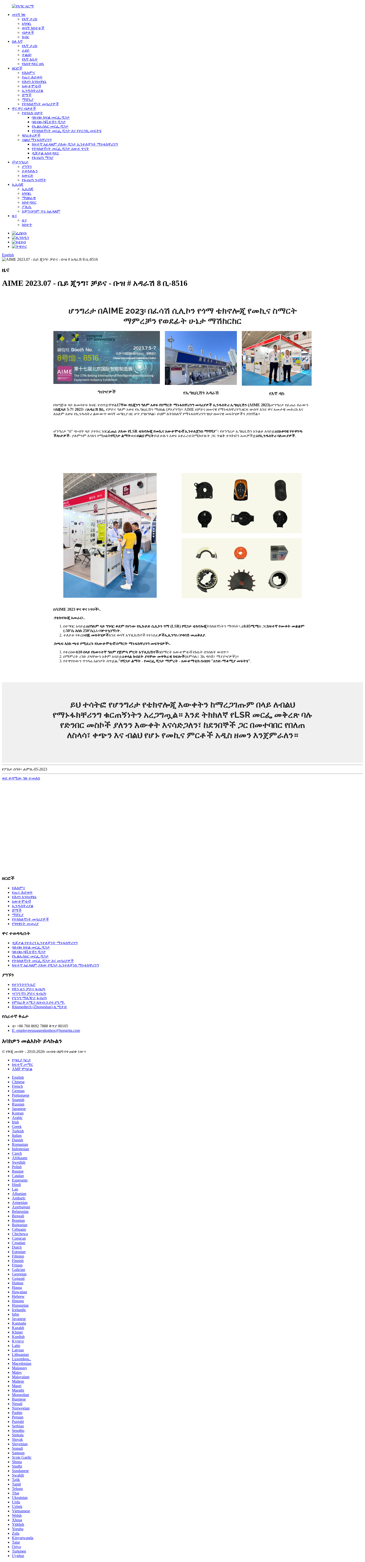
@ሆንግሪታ (20, 162)
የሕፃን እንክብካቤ (34, 81)
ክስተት (27, 225)
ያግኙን (27, 166)
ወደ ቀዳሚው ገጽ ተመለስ (21, 778)
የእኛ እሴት (30, 59)
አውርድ (27, 175)
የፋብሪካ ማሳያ (42, 157)
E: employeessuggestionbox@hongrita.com (46, 1030)
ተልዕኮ (27, 55)
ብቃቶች (28, 32)
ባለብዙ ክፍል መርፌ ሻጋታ (51, 117)
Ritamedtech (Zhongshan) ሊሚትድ (39, 1007)
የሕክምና (28, 73)
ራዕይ (26, 50)
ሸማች (27, 95)
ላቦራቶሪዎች (31, 135)
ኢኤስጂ (17, 184)
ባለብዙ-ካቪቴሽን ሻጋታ (49, 122)
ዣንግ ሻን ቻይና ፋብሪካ (29, 993)
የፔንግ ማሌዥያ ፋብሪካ (29, 998)
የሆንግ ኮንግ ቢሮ (24, 984)
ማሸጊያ (28, 99)
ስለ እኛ (17, 41)
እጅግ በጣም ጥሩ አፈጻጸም (41, 211)
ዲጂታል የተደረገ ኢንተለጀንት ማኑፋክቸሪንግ (44, 943)
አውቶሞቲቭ (31, 86)
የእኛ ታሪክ (29, 19)
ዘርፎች (17, 68)
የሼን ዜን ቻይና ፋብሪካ (28, 989)
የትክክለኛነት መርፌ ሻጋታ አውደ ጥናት (60, 149)
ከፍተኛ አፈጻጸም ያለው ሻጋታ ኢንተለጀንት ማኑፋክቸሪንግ (75, 144)
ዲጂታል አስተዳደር (45, 153)
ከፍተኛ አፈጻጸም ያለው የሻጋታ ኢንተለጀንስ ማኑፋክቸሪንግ (55, 965)
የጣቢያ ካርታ (21, 1060)
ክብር (25, 37)
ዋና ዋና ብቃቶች (24, 108)
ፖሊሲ (27, 207)
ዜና (14, 216)
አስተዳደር (29, 202)
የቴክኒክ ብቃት (32, 113)
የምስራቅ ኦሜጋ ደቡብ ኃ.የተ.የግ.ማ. (38, 1002)
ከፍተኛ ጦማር (22, 1064)
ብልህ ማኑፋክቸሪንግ (36, 140)
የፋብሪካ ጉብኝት (34, 180)
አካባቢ (26, 23)
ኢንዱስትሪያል (32, 90)
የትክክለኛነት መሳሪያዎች (40, 104)
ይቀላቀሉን (30, 171)
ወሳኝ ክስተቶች (33, 28)
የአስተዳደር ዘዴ (33, 64)
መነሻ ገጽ (19, 14)
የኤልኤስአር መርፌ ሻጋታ (50, 126)
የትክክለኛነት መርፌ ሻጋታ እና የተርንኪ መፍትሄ (66, 131)
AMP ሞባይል (22, 1069)
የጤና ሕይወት (32, 77)
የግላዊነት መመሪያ (25, 924)
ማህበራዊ (29, 198)
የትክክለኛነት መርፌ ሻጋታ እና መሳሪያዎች (43, 961)
